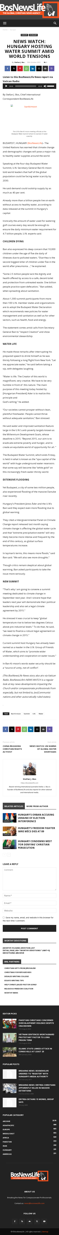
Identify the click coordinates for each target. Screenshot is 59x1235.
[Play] (6, 86)
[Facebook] (7, 68)
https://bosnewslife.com (29, 783)
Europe (13, 30)
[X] (13, 68)
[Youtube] (44, 1221)
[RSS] (22, 1221)
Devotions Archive (13, 952)
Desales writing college (16, 976)
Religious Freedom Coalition (18, 988)
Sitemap (45, 1231)
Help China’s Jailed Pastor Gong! (20, 984)
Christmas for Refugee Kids (17, 972)
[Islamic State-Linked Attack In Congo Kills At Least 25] (9, 1052)
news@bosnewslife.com (34, 1203)
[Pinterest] (20, 68)
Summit (27, 714)
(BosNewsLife (34, 143)
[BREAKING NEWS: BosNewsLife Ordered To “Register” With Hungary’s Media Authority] (9, 1074)
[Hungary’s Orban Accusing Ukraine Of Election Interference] (9, 818)
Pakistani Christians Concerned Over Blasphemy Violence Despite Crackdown (36, 1023)
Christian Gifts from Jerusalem (20, 968)
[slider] (51, 85)
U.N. (34, 714)
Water (41, 714)
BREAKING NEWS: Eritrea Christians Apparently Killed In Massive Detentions (37, 1088)
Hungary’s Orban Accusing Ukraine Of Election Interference (36, 818)
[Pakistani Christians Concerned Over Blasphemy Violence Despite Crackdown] (9, 1023)
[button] (4, 23)
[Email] (39, 68)
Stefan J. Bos (19, 62)
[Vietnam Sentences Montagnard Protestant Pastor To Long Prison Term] (9, 1038)
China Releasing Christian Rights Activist (12, 749)
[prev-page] (4, 854)
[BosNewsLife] (29, 10)
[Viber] (51, 68)
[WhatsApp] (26, 68)
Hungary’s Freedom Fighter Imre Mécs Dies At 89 (36, 830)
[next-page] (9, 854)
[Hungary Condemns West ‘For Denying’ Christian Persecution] (9, 844)
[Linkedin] (32, 68)
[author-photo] (29, 775)
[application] (29, 86)
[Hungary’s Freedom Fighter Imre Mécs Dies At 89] (9, 831)
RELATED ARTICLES (13, 806)
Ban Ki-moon (16, 714)
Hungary (33, 35)
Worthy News (11, 993)
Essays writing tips (14, 980)
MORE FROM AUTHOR (37, 806)
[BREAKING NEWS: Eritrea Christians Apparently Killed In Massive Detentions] (9, 1088)
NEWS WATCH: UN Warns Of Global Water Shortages (43, 749)
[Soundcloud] (29, 1221)
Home (5, 30)
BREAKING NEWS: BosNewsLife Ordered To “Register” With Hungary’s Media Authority (34, 1073)
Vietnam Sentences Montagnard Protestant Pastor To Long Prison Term (36, 1037)
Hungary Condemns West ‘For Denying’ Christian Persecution (35, 844)
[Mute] (45, 86)
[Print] (45, 68)
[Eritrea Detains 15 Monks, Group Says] (9, 1102)
